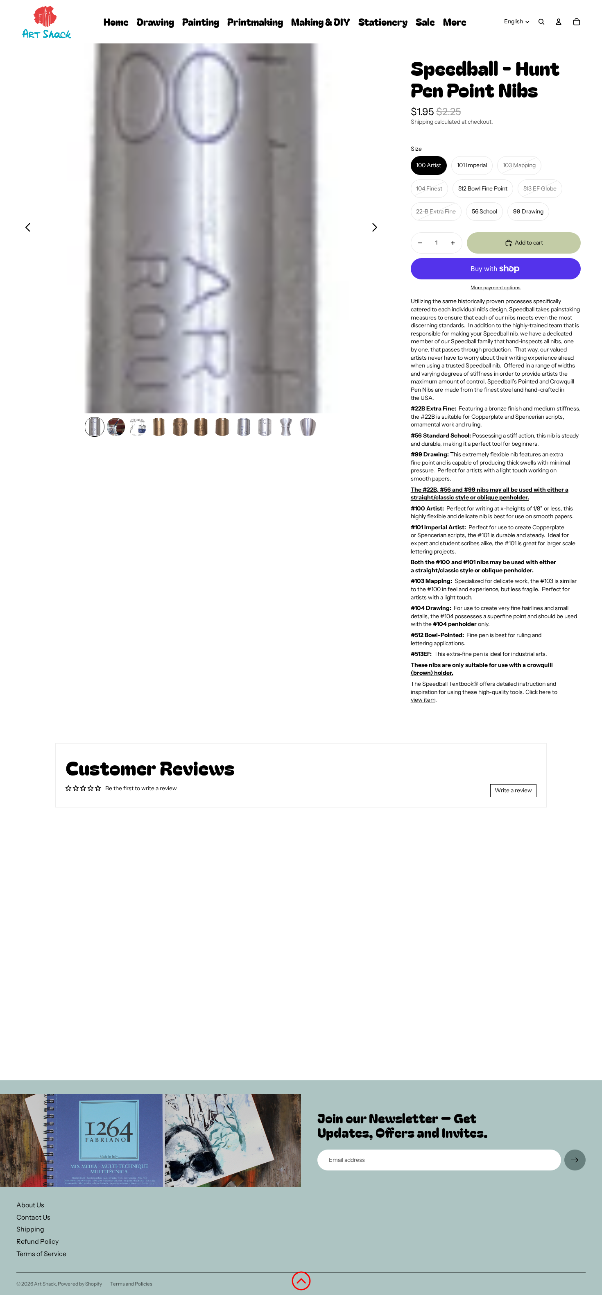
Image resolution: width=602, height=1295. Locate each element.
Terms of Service (41, 1254)
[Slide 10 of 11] (286, 427)
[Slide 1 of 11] (95, 427)
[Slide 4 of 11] (158, 427)
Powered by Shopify (80, 1284)
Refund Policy (37, 1241)
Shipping (30, 1229)
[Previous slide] (25, 229)
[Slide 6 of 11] (201, 427)
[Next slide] (377, 229)
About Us (30, 1205)
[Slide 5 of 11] (180, 427)
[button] (301, 1281)
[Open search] (541, 22)
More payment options (496, 287)
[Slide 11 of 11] (308, 427)
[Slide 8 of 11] (244, 427)
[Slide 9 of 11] (265, 427)
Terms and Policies (131, 1284)
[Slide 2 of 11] (116, 427)
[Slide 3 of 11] (137, 427)
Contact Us (33, 1217)
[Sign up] (575, 1160)
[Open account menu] (559, 22)
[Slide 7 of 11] (222, 427)
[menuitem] (455, 22)
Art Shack (45, 1284)
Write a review (513, 790)
